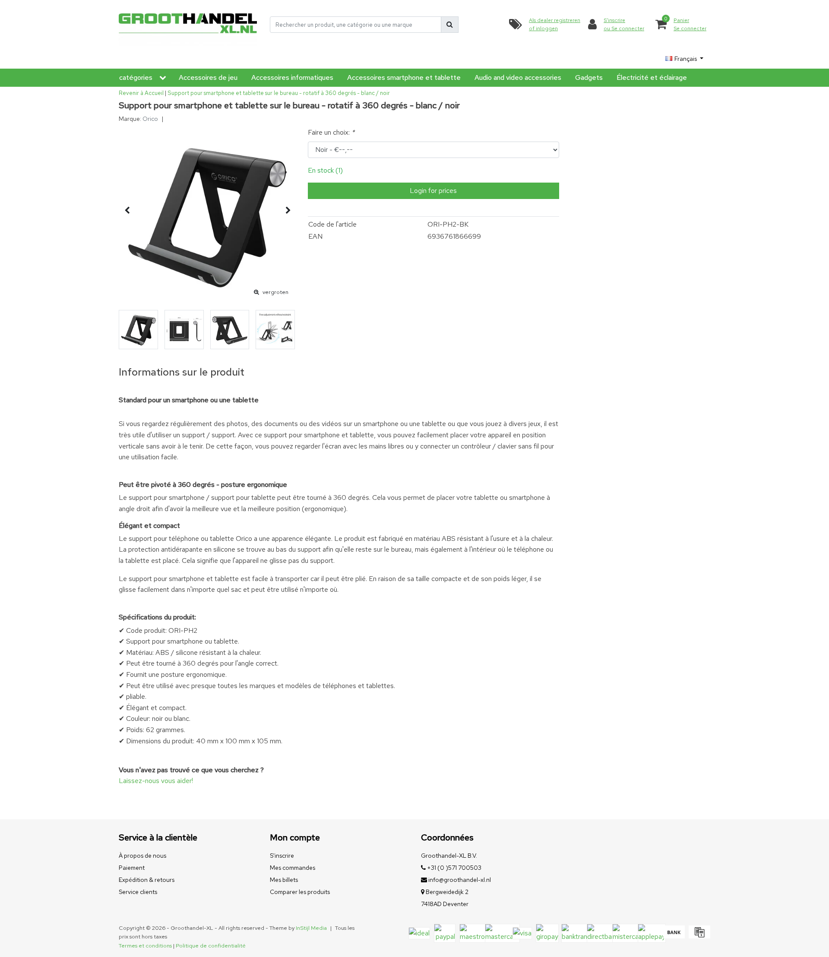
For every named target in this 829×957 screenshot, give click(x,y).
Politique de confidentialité (211, 945)
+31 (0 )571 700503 (453, 868)
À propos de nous (142, 855)
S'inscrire (282, 855)
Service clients (138, 892)
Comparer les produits (300, 892)
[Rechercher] (449, 24)
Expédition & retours (146, 880)
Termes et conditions (145, 945)
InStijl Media (311, 928)
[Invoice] (698, 936)
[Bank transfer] (674, 936)
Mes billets (284, 880)
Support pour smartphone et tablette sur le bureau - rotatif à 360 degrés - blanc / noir (279, 93)
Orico (150, 119)
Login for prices (433, 190)
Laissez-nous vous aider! (156, 780)
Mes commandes (292, 868)
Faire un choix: (331, 132)
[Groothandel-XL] (188, 24)
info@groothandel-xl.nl (459, 880)
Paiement (132, 868)
